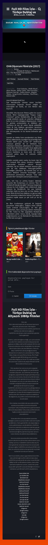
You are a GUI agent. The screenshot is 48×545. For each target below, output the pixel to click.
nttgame (24, 508)
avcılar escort (24, 484)
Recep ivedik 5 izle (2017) (16, 259)
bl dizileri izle (24, 478)
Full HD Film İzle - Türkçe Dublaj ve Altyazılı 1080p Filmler (24, 14)
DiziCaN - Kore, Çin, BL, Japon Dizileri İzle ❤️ (24, 24)
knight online (24, 510)
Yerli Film (10, 83)
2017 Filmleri (11, 79)
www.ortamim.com (24, 504)
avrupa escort (24, 500)
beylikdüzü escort (24, 480)
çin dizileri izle (24, 475)
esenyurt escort (24, 482)
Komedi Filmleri (23, 79)
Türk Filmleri (35, 79)
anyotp (24, 515)
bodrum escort (24, 502)
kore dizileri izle (24, 473)
